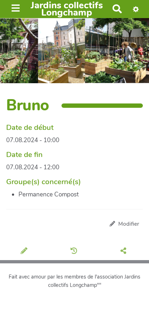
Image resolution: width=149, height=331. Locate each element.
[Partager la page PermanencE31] (124, 251)
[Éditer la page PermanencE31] (25, 251)
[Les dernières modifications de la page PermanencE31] (75, 251)
